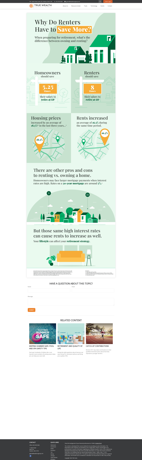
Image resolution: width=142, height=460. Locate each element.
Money (52, 454)
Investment (53, 447)
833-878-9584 (59, 1)
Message (30, 296)
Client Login (108, 1)
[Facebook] (100, 1)
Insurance (53, 450)
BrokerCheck (98, 443)
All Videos (53, 459)
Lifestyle (53, 455)
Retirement (53, 445)
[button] (65, 5)
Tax (51, 452)
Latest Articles (54, 457)
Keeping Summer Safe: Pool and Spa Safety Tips (41, 347)
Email (73, 287)
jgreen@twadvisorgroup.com (73, 1)
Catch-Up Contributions (97, 346)
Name (29, 287)
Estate (52, 448)
